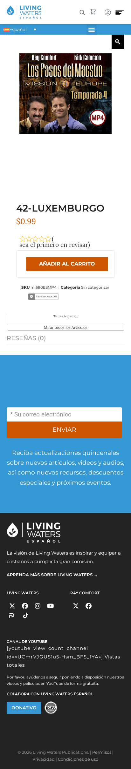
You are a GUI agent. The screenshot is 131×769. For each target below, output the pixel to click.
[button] (91, 29)
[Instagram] (37, 605)
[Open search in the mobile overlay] (82, 12)
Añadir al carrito (67, 264)
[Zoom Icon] (118, 42)
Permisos (101, 752)
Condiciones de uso (78, 759)
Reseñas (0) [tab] (26, 338)
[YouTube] (50, 605)
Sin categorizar (95, 287)
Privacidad (43, 759)
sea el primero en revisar (53, 245)
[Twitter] (12, 605)
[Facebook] (25, 605)
